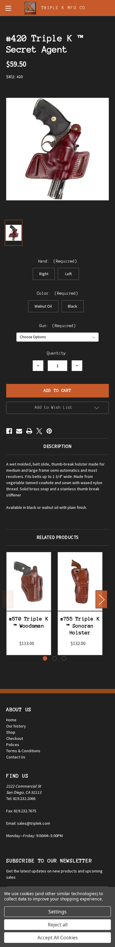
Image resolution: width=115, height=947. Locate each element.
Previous (8, 599)
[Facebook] (9, 431)
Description (57, 446)
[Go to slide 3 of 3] (64, 658)
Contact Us (15, 757)
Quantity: (57, 353)
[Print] (29, 431)
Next (101, 599)
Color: (57, 293)
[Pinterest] (49, 431)
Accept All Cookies (57, 937)
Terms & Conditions (23, 750)
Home (11, 719)
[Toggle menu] (8, 8)
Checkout (14, 738)
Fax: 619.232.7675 (21, 811)
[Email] (19, 431)
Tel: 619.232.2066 (20, 798)
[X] (39, 431)
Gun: (57, 326)
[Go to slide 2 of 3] (54, 658)
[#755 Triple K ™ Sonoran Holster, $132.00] (80, 581)
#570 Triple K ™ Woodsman (28, 622)
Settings (57, 911)
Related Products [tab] (58, 537)
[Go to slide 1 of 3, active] (45, 658)
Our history (16, 726)
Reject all (58, 924)
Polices (12, 744)
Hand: (57, 261)
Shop (10, 732)
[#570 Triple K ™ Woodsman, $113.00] (28, 581)
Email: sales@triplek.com (28, 823)
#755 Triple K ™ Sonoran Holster (80, 625)
